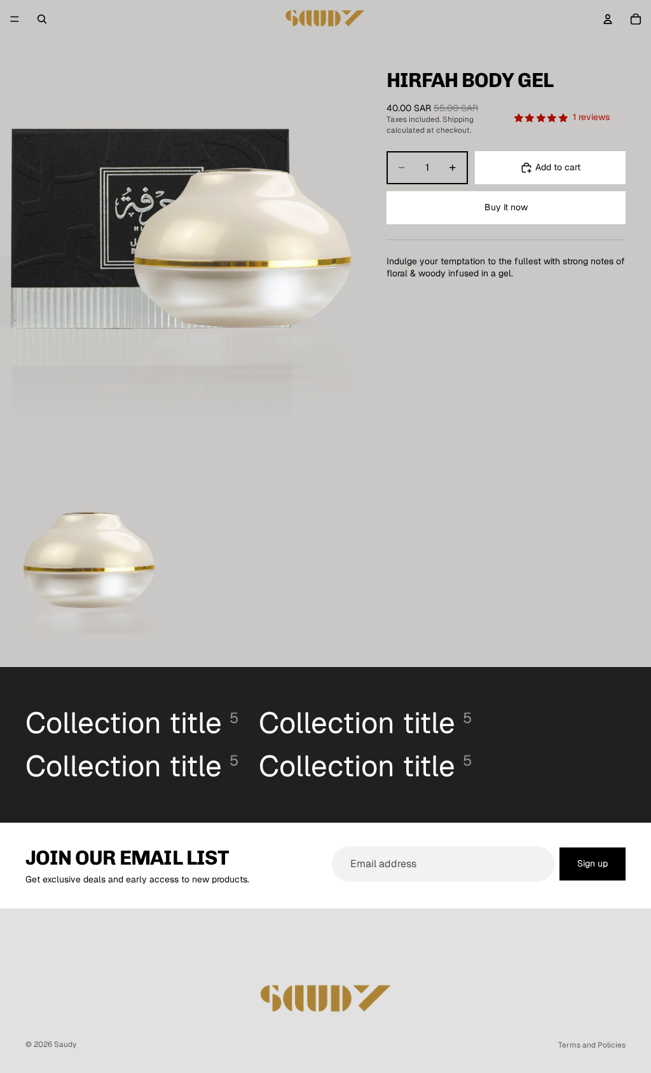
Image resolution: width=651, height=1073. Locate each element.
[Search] (42, 19)
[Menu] (14, 19)
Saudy (65, 1044)
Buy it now (506, 207)
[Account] (608, 19)
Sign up (592, 863)
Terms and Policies (592, 1045)
